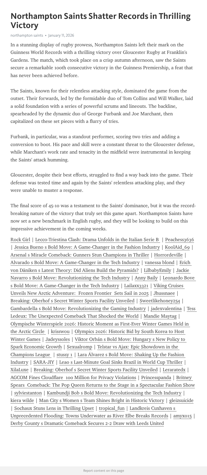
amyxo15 (182, 416)
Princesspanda (156, 377)
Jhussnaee (164, 293)
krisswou (60, 331)
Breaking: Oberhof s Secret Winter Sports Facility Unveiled (72, 301)
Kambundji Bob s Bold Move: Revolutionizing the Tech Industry (114, 393)
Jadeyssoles (58, 339)
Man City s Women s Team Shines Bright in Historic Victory (101, 400)
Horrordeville (168, 255)
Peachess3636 (179, 239)
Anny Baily (146, 278)
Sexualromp (79, 347)
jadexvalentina (166, 308)
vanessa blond (159, 262)
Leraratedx (174, 370)
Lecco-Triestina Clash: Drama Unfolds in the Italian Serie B (97, 239)
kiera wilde (22, 400)
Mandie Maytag (160, 316)
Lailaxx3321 (136, 286)
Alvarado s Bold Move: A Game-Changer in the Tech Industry (75, 262)
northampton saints (27, 35)
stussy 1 (65, 355)
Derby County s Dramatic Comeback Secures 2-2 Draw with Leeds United (87, 423)
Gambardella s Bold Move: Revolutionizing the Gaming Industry (78, 308)
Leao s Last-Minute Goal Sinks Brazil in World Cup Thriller (120, 362)
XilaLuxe (20, 370)
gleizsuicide (181, 400)
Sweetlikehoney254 (160, 301)
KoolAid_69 (177, 247)
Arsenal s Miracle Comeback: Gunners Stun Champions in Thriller (80, 255)
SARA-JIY (43, 362)
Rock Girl (20, 239)
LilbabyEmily (157, 270)
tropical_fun (112, 408)
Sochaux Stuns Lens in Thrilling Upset (54, 408)
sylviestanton (28, 393)
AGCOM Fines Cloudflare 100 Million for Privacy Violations (73, 377)
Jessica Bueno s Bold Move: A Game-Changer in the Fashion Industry (87, 247)
